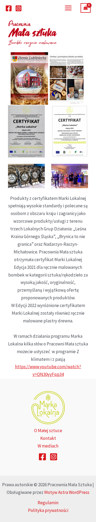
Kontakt (48, 438)
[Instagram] (18, 8)
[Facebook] (8, 8)
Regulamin (48, 503)
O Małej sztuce (48, 430)
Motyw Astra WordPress (66, 492)
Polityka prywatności (48, 510)
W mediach (48, 446)
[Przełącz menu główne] (68, 8)
